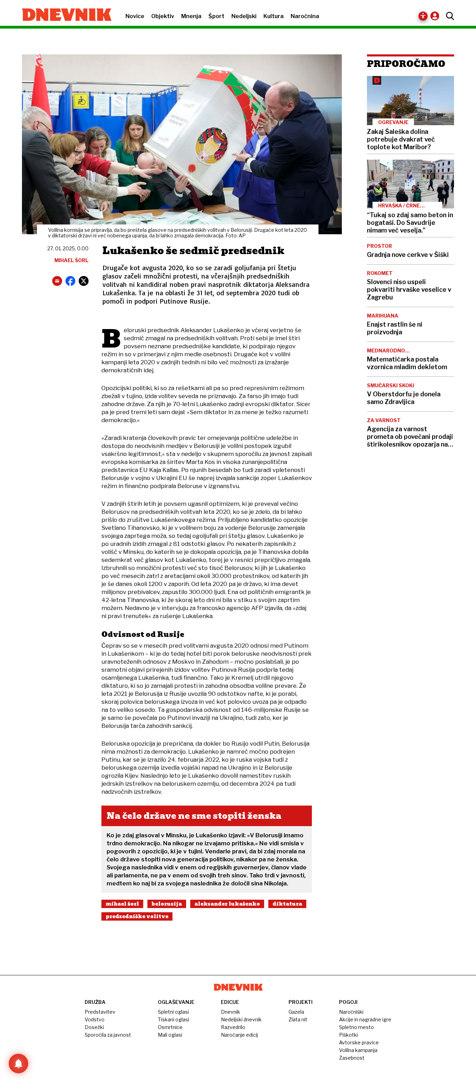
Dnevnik (230, 1012)
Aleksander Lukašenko (227, 904)
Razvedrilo (233, 1027)
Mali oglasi (170, 1035)
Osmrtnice (170, 1027)
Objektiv (162, 16)
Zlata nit (298, 1019)
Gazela (296, 1012)
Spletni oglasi (173, 1012)
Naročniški (351, 1012)
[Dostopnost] (423, 16)
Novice (134, 16)
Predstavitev (100, 1012)
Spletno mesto (356, 1027)
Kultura (273, 16)
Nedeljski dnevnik (241, 1019)
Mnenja (191, 16)
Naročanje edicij (239, 1035)
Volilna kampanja (358, 1050)
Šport (216, 16)
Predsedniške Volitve (137, 916)
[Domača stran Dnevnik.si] (63, 15)
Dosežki (94, 1027)
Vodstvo (95, 1019)
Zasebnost (351, 1058)
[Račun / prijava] (436, 16)
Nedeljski (243, 16)
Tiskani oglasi (173, 1019)
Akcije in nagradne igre (365, 1019)
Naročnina (305, 16)
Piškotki (348, 1035)
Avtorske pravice (359, 1042)
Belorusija (167, 904)
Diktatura (287, 904)
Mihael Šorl (122, 904)
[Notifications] (18, 1063)
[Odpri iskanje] (448, 16)
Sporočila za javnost (108, 1035)
